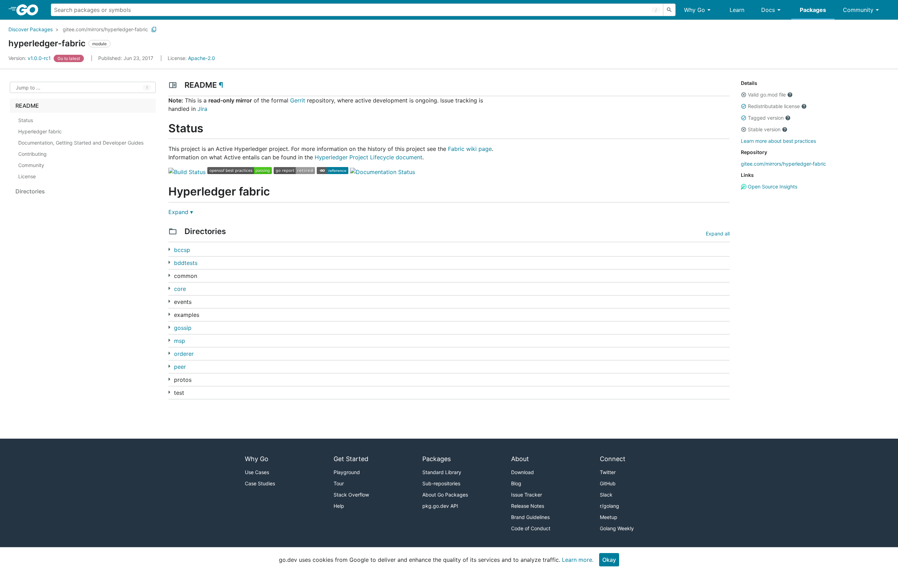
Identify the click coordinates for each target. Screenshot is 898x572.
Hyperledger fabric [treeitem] (40, 131)
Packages (813, 9)
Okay (609, 559)
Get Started (351, 459)
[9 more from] (169, 392)
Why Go (694, 9)
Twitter (608, 472)
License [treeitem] (27, 176)
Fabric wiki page (470, 148)
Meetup (608, 517)
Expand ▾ (180, 211)
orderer (184, 353)
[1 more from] (169, 262)
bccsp (182, 249)
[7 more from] (169, 249)
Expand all (718, 234)
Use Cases (257, 472)
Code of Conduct (530, 528)
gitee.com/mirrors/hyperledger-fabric (105, 29)
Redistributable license (773, 106)
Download (522, 472)
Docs (768, 9)
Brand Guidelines (530, 517)
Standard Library (441, 472)
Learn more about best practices (778, 141)
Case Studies (260, 483)
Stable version (764, 129)
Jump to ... (28, 88)
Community (858, 9)
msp (179, 340)
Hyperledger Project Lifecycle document (368, 157)
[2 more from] (169, 301)
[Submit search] (669, 10)
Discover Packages (30, 29)
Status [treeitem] (25, 120)
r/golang (609, 506)
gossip (183, 327)
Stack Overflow (351, 495)
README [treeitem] (27, 105)
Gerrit (297, 100)
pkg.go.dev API (440, 506)
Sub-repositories (441, 483)
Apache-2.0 (201, 58)
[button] (743, 95)
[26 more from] (169, 353)
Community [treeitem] (31, 165)
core (180, 288)
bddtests (185, 262)
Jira (202, 108)
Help (339, 506)
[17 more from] (169, 327)
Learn (737, 9)
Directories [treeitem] (30, 191)
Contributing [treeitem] (32, 154)
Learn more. (578, 559)
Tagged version (765, 118)
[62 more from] (169, 288)
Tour (339, 483)
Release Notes (527, 506)
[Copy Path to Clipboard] (154, 29)
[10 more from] (169, 379)
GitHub (608, 483)
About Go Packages (445, 495)
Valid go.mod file (766, 95)
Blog (516, 483)
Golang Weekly (617, 528)
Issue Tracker (526, 495)
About (520, 459)
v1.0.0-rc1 (30, 58)
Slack (606, 495)
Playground (347, 472)
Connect (612, 459)
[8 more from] (169, 366)
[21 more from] (169, 314)
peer (180, 366)
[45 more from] (169, 275)
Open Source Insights (771, 186)
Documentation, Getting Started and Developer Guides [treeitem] (80, 143)
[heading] (29, 9)
